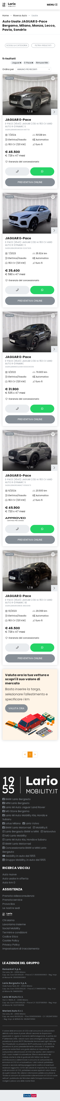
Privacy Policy (11, 944)
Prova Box (8, 904)
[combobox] (33, 69)
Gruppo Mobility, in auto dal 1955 (25, 860)
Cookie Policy (10, 940)
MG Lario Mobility (16, 835)
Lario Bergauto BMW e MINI (22, 831)
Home (5, 15)
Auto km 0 (8, 882)
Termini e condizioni (14, 932)
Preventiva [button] (30, 182)
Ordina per (8, 69)
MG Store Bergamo (17, 811)
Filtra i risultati (43, 45)
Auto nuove (9, 874)
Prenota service (12, 900)
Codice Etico (10, 936)
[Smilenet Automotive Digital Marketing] (29, 1095)
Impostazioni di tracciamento (20, 948)
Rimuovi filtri (42, 62)
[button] (51, 5)
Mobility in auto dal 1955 (20, 856)
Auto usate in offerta (15, 878)
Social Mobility (11, 928)
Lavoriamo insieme (14, 924)
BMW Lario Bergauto (18, 799)
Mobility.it (41, 827)
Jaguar (16, 62)
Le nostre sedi (11, 908)
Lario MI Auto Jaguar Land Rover (25, 807)
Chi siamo (8, 920)
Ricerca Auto (20, 15)
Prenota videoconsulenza (18, 896)
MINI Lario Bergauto (17, 803)
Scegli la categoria (16, 45)
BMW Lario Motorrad (18, 827)
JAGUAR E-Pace (28, 124)
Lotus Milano (13, 823)
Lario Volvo (32, 823)
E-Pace (28, 62)
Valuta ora (16, 708)
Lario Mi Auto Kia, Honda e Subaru (25, 839)
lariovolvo (49, 831)
